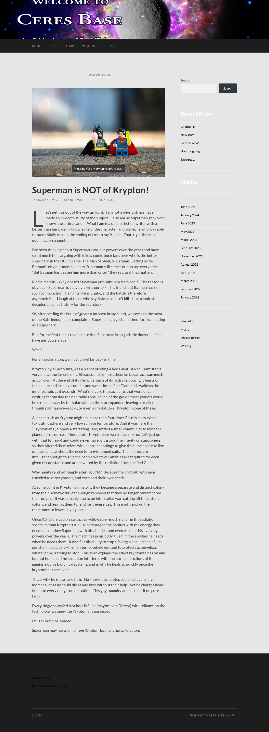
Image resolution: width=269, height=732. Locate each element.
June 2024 (188, 206)
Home (36, 45)
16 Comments (103, 200)
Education (187, 321)
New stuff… (188, 135)
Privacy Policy (41, 678)
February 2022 (190, 289)
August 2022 (189, 264)
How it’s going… (191, 151)
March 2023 (189, 239)
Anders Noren (216, 715)
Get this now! (190, 143)
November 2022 (192, 256)
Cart (112, 45)
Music (185, 329)
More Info (90, 45)
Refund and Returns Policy (50, 686)
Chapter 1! (188, 126)
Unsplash (117, 168)
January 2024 (190, 215)
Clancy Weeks (75, 200)
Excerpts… (188, 159)
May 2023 (187, 231)
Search (185, 80)
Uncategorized (190, 337)
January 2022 (190, 297)
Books (53, 45)
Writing (186, 346)
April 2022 (188, 272)
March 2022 (189, 281)
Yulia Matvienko (96, 168)
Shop (70, 45)
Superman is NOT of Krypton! (90, 190)
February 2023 (190, 248)
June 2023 (188, 223)
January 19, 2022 (45, 200)
